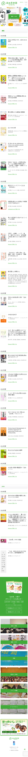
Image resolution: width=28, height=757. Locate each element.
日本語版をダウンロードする (14, 608)
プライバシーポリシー (14, 748)
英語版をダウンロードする (14, 611)
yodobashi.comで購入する (14, 209)
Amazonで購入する (12, 47)
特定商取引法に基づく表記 (14, 747)
